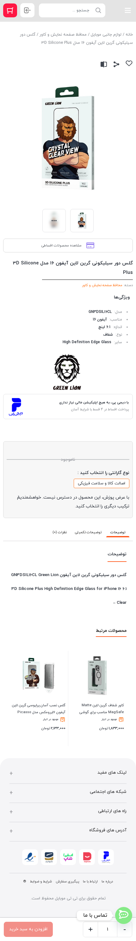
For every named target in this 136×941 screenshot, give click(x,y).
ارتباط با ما (90, 881)
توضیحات (117, 532)
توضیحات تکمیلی (88, 532)
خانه (129, 35)
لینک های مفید (112, 773)
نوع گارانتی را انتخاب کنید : (103, 473)
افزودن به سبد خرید (28, 929)
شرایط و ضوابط (41, 881)
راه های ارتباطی (112, 811)
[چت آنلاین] (123, 915)
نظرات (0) (60, 532)
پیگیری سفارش (67, 881)
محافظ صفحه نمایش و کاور (63, 35)
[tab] (118, 532)
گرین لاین (68, 372)
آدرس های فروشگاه (108, 830)
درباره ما (107, 881)
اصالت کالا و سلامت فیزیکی (101, 483)
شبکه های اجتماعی (108, 792)
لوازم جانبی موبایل (106, 35)
